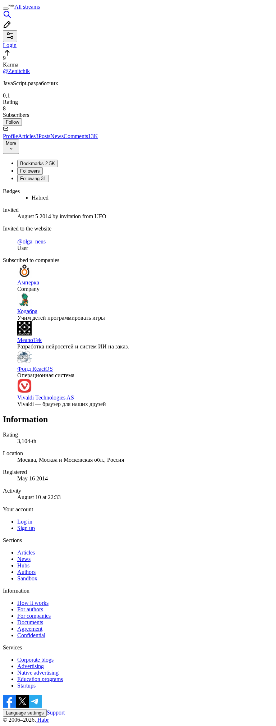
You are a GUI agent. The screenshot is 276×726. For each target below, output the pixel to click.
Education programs (40, 679)
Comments (81, 136)
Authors (26, 572)
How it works (33, 603)
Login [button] (10, 45)
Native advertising (38, 673)
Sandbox (27, 578)
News (57, 136)
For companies (34, 616)
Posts (44, 136)
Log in (24, 522)
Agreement (29, 629)
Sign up (26, 528)
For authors (30, 609)
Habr (42, 720)
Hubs (23, 565)
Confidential (31, 635)
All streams (27, 7)
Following (33, 178)
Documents (30, 622)
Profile (10, 136)
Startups (26, 685)
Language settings (25, 713)
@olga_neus (31, 241)
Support (56, 712)
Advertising (30, 666)
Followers (30, 171)
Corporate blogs (35, 660)
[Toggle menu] (6, 9)
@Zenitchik (16, 71)
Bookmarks (37, 163)
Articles (28, 136)
